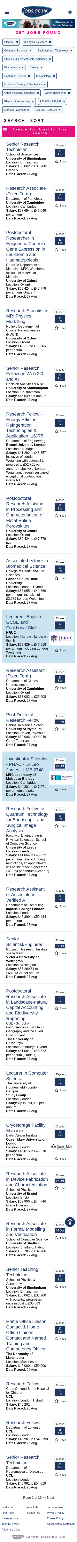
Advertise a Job (11, 1529)
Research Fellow (22, 1383)
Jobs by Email (10, 1523)
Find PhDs (8, 1512)
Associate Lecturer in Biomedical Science (27, 563)
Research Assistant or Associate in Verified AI (25, 894)
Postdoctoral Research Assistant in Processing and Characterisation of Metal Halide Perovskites (25, 512)
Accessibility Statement (61, 1523)
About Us (32, 1507)
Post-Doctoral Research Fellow (22, 717)
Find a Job (8, 1507)
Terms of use (55, 1507)
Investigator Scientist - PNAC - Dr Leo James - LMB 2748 (26, 764)
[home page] (36, 17)
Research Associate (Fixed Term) (26, 191)
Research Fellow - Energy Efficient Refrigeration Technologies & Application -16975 (24, 425)
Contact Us (33, 1512)
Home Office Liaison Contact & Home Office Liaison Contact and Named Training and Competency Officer (26, 1335)
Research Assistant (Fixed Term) (25, 673)
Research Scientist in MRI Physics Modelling (27, 316)
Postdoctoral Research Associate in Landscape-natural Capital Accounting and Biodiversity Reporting (27, 1004)
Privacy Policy (55, 1512)
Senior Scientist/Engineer (24, 941)
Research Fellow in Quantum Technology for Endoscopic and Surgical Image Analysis (27, 819)
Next (50, 1497)
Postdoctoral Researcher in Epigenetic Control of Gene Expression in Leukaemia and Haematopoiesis (27, 246)
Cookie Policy (55, 1518)
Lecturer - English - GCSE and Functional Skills (25, 622)
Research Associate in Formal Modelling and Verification (26, 1229)
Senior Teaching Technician (22, 1272)
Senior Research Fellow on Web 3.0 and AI (24, 374)
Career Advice (10, 1518)
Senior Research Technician (22, 147)
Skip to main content (16, 3)
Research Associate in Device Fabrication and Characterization (27, 1179)
